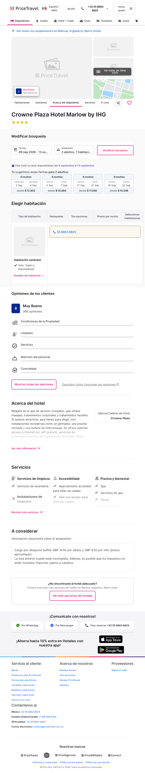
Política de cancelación (98, 762)
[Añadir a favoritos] (129, 103)
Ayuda (71, 8)
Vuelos (44, 20)
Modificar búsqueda (115, 150)
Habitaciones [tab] (22, 102)
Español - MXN (54, 8)
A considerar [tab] (108, 102)
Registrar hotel (119, 670)
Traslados (106, 20)
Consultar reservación (23, 685)
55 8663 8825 (66, 232)
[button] (31, 149)
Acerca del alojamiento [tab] (66, 102)
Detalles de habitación (27, 275)
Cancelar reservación (22, 695)
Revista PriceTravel (70, 680)
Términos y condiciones (44, 762)
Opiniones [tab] (41, 102)
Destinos (64, 685)
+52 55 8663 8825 (36, 721)
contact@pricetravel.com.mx (48, 726)
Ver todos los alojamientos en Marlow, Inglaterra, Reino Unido (58, 31)
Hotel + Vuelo (66, 20)
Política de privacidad (71, 762)
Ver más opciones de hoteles (72, 595)
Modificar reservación (23, 690)
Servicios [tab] (90, 102)
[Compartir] (118, 103)
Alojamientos (22, 20)
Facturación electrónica (23, 680)
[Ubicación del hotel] (113, 89)
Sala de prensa (67, 675)
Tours (87, 20)
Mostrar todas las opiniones (34, 384)
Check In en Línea (20, 700)
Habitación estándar (27, 260)
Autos (126, 20)
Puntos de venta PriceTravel (26, 675)
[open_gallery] (51, 68)
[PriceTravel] (25, 8)
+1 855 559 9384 (47, 716)
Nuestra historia (68, 670)
